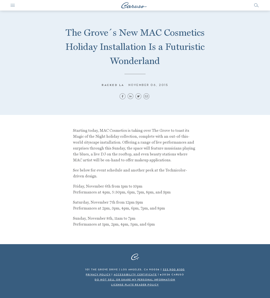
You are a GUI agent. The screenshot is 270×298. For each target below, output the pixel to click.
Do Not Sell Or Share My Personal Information (135, 280)
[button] (256, 5)
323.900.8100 (174, 269)
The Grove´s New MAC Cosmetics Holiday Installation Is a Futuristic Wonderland (135, 46)
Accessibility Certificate (135, 275)
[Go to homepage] (134, 5)
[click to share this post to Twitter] (139, 98)
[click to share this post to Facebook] (123, 98)
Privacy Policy (98, 275)
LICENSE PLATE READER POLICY (135, 285)
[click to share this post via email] (147, 98)
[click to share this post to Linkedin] (131, 98)
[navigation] (13, 5)
